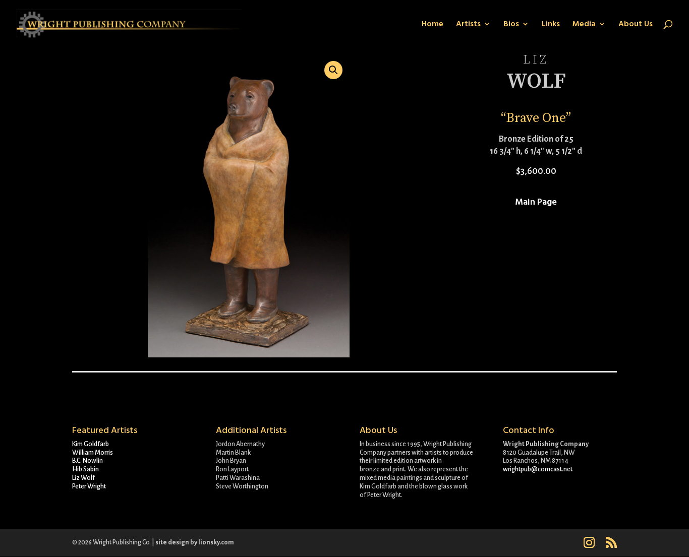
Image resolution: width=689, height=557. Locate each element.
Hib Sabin (85, 469)
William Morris (92, 452)
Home (432, 24)
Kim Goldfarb (90, 444)
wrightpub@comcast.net (537, 469)
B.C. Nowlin (87, 460)
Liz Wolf (83, 477)
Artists (468, 24)
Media (584, 24)
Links (551, 24)
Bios (511, 24)
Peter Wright (89, 486)
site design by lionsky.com (194, 542)
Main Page (536, 202)
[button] (333, 70)
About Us (635, 24)
